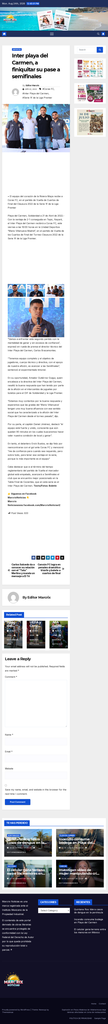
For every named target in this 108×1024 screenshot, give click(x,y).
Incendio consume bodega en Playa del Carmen (76, 842)
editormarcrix (13, 642)
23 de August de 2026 (21, 848)
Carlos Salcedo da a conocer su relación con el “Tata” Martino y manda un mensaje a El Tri (23, 570)
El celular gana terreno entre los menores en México (26, 873)
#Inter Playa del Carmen (35, 93)
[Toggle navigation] (51, 34)
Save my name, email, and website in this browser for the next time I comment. (35, 791)
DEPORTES (17, 49)
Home (93, 1004)
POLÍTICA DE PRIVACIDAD (80, 1018)
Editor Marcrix (32, 85)
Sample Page (100, 1018)
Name (9, 734)
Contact (102, 1004)
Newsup (42, 1010)
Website (9, 768)
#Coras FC (48, 89)
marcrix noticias (34, 642)
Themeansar (7, 1012)
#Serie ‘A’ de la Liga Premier (37, 97)
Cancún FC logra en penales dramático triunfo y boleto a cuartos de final (49, 569)
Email (9, 751)
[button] (98, 33)
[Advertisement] (36, 174)
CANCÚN (63, 866)
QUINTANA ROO (14, 835)
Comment (11, 676)
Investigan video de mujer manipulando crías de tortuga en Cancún (79, 873)
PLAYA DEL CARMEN (67, 835)
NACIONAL (12, 866)
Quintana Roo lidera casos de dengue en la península (25, 842)
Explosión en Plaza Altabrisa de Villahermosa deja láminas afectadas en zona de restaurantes (84, 1011)
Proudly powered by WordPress (16, 1010)
